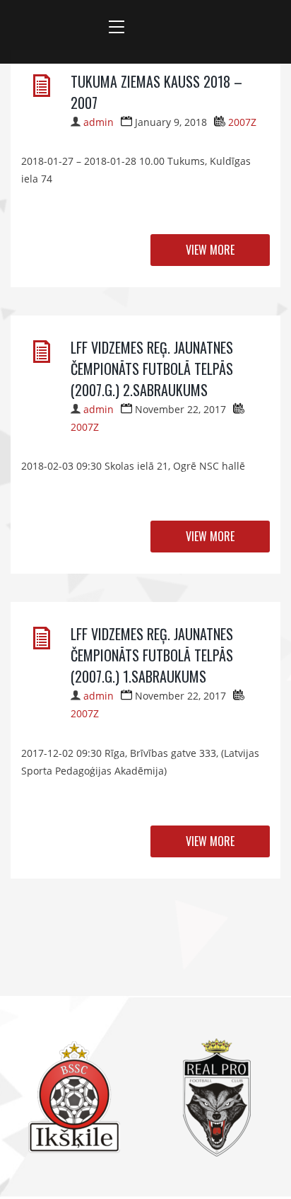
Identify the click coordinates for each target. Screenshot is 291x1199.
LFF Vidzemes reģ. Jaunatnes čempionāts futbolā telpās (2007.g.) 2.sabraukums (152, 368)
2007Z (242, 122)
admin (98, 122)
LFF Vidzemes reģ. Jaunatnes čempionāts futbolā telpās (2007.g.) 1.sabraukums (152, 655)
